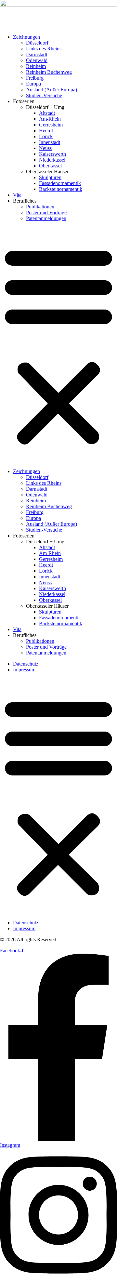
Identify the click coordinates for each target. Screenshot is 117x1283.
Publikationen (40, 206)
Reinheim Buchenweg (49, 72)
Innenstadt (49, 142)
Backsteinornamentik (60, 189)
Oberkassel (50, 165)
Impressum (24, 669)
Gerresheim (51, 124)
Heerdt (46, 130)
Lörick (46, 136)
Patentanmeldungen (46, 218)
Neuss (45, 148)
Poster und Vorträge (46, 212)
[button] (58, 345)
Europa (33, 83)
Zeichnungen (26, 37)
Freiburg (35, 78)
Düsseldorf (37, 43)
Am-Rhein (50, 119)
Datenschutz (25, 664)
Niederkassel (52, 160)
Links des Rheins (43, 48)
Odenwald (36, 60)
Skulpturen (50, 177)
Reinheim (36, 66)
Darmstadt (36, 54)
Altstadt (47, 113)
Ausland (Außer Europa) (51, 89)
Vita (17, 195)
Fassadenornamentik (60, 183)
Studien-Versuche (44, 95)
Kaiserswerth (52, 154)
